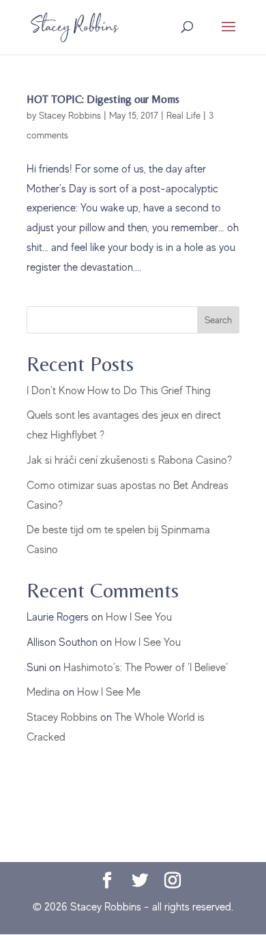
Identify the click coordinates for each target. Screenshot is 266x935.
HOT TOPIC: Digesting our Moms (103, 99)
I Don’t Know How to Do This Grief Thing (119, 391)
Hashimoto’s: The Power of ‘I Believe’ (145, 668)
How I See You (139, 617)
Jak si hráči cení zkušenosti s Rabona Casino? (129, 460)
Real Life (183, 115)
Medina (43, 692)
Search (218, 319)
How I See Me (109, 692)
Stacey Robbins (70, 115)
